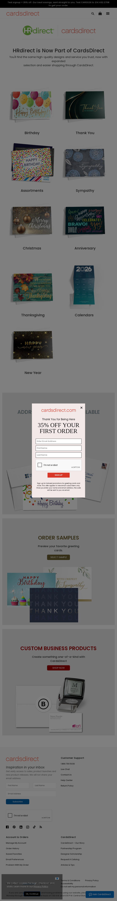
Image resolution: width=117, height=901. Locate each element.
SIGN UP (58, 475)
